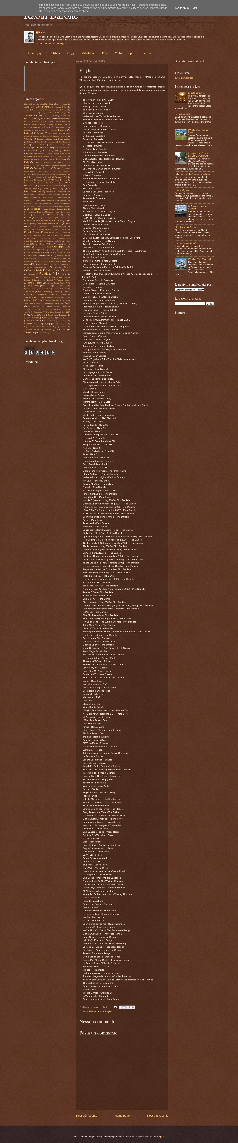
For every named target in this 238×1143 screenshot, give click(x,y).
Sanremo (57, 292)
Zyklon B (43, 333)
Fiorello (61, 174)
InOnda (43, 197)
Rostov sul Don (51, 283)
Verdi (38, 324)
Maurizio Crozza (31, 232)
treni (26, 318)
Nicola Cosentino (33, 253)
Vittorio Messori (42, 327)
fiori (68, 174)
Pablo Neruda (62, 256)
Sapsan (67, 292)
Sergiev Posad (30, 297)
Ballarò (64, 116)
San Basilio (29, 292)
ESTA (26, 168)
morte (59, 244)
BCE (44, 121)
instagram (53, 197)
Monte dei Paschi (38, 244)
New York (42, 250)
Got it (196, 8)
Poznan (27, 277)
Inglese (34, 197)
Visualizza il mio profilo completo (51, 43)
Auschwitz (28, 116)
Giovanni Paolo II (55, 186)
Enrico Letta (39, 165)
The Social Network (53, 312)
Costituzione (32, 151)
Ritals (51, 280)
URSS (29, 321)
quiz (53, 277)
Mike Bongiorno (32, 238)
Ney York (53, 250)
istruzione (27, 203)
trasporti (64, 315)
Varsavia (28, 324)
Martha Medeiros (59, 226)
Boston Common (60, 127)
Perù (58, 264)
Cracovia (46, 151)
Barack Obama (47, 119)
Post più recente (86, 1115)
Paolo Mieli (28, 261)
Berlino (60, 124)
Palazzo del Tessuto (48, 258)
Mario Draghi (42, 223)
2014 (26, 104)
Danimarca (40, 153)
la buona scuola (63, 206)
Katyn (67, 203)
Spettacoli (58, 303)
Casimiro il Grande (60, 136)
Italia (36, 203)
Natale (64, 247)
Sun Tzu (37, 309)
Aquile (26, 110)
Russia (36, 285)
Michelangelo (40, 235)
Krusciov (50, 206)
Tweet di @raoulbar (184, 78)
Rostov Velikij (65, 283)
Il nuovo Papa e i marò (185, 243)
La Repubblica (33, 209)
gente (64, 180)
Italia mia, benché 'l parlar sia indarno (192, 174)
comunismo (51, 142)
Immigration (62, 191)
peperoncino (48, 264)
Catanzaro (29, 139)
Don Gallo (63, 156)
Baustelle (35, 121)
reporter (43, 280)
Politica (55, 53)
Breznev (38, 130)
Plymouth (31, 274)
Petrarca (66, 264)
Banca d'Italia (30, 118)
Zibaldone (88, 53)
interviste (63, 197)
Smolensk (55, 300)
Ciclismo (30, 142)
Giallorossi (53, 183)
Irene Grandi (51, 200)
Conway (27, 148)
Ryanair (64, 286)
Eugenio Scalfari (41, 168)
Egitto (26, 162)
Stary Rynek (32, 306)
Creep (56, 151)
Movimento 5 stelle (42, 247)
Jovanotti (58, 203)
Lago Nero (63, 209)
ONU (68, 253)
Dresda (36, 159)
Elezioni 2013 (48, 162)
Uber (52, 318)
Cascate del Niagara (41, 136)
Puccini (45, 277)
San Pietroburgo (44, 292)
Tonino (33, 315)
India (26, 197)
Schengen (40, 294)
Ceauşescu (41, 139)
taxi (65, 309)
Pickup (43, 267)
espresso (63, 165)
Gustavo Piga (58, 189)
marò (67, 223)
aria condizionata (30, 113)
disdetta (53, 156)
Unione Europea (63, 318)
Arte (41, 113)
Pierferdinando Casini (60, 267)
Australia (54, 116)
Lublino (38, 218)
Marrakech (43, 226)
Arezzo (64, 110)
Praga (36, 277)
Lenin (41, 212)
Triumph (34, 318)
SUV (58, 309)
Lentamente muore (53, 212)
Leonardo (37, 215)
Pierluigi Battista (34, 270)
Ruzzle (55, 286)
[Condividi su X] (127, 1007)
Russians (46, 286)
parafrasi (63, 261)
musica (100, 1011)
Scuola (64, 294)
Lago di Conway (50, 209)
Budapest (28, 133)
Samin (64, 289)
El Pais (36, 162)
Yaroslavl (61, 330)
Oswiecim (48, 256)
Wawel (64, 327)
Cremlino (66, 151)
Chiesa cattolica (64, 139)
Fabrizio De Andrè (54, 171)
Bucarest (62, 130)
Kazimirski (30, 206)
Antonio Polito (60, 107)
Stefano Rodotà (46, 306)
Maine (29, 221)
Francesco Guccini (43, 177)
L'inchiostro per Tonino (185, 227)
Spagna (48, 303)
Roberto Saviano (63, 280)
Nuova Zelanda (57, 253)
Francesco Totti (61, 177)
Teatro (27, 312)
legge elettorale (30, 212)
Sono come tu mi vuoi (32, 303)
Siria (40, 300)
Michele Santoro (54, 235)
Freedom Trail (42, 180)
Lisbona (27, 218)
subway (27, 309)
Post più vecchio (157, 1115)
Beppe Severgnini (47, 124)
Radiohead (63, 277)
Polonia (63, 274)
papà (38, 261)
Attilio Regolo (62, 113)
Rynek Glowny (29, 289)
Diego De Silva (41, 156)
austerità (42, 116)
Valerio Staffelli (49, 321)
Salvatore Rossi (45, 289)
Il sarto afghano (182, 190)
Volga (55, 327)
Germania (28, 183)
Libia (58, 215)
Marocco (31, 226)
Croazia (30, 153)
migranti (67, 235)
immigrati (49, 191)
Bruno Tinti (49, 130)
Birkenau (36, 127)
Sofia (65, 300)
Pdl (39, 264)
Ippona (35, 200)
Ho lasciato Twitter (183, 114)
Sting (57, 306)
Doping (27, 159)
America (28, 107)
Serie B (43, 297)
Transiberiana (53, 315)
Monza (50, 244)
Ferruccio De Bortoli (41, 174)
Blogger (160, 1136)
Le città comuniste (196, 93)
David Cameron (61, 153)
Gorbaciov (35, 189)
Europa (57, 168)
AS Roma (50, 113)
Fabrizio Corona (38, 171)
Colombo (40, 142)
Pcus (26, 264)
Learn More (182, 8)
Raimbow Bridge (30, 280)
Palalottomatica (30, 258)
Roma (29, 283)
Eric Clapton (52, 165)
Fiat (53, 174)
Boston (47, 127)
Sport (132, 53)
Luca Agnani (48, 218)
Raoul (42, 32)
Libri (65, 215)
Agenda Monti (62, 104)
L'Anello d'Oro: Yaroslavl (199, 259)
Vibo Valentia (62, 324)
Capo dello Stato (55, 133)
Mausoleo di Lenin (51, 232)
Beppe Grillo (30, 124)
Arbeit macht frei (38, 110)
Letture (147, 53)
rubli (28, 286)
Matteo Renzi (60, 229)
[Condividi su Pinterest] (133, 1007)
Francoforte (28, 180)
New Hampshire (30, 250)
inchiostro (41, 194)
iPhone (92, 1011)
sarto (29, 294)
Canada (40, 133)
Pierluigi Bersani (53, 270)
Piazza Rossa (32, 267)
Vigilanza (27, 327)
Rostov (39, 283)
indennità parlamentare (58, 194)
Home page (35, 53)
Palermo (63, 258)
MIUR (41, 241)
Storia (65, 306)
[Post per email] (115, 1007)
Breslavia (27, 130)
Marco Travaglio (58, 221)
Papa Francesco (50, 261)
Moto (118, 53)
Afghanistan (47, 104)
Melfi (65, 232)
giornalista (42, 186)
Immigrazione (29, 194)
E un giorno (47, 159)
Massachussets (45, 229)
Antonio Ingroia (43, 107)
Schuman (52, 294)
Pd (32, 264)
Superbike (49, 309)
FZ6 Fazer (55, 180)
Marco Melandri (41, 221)
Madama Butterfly (63, 218)
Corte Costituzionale (62, 148)
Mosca (67, 244)
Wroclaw (48, 330)
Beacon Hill (54, 121)
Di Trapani (28, 156)
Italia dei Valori (46, 203)
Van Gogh (63, 321)
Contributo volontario (58, 145)
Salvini (56, 289)
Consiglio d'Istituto (39, 145)
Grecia (45, 189)
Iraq (42, 200)
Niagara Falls (65, 250)
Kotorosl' (41, 206)
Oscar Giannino (34, 256)
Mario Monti (55, 223)
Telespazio (38, 312)
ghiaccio (40, 183)
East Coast (61, 159)
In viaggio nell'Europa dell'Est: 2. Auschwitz (198, 154)
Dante (50, 153)
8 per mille (35, 104)
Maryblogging (29, 229)
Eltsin (59, 162)
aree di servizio (53, 110)
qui (119, 80)
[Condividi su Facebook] (130, 1007)
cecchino (51, 139)
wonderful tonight (31, 330)
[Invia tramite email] (121, 1007)
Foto (105, 53)
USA (37, 321)
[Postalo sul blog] (124, 1007)
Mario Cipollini (29, 223)
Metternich (28, 235)
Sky (47, 300)
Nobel (45, 253)
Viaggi (71, 53)
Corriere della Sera (42, 147)
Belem (64, 121)
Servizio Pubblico (55, 297)
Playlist (108, 1011)
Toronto (42, 315)
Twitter (44, 318)
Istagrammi (63, 200)
